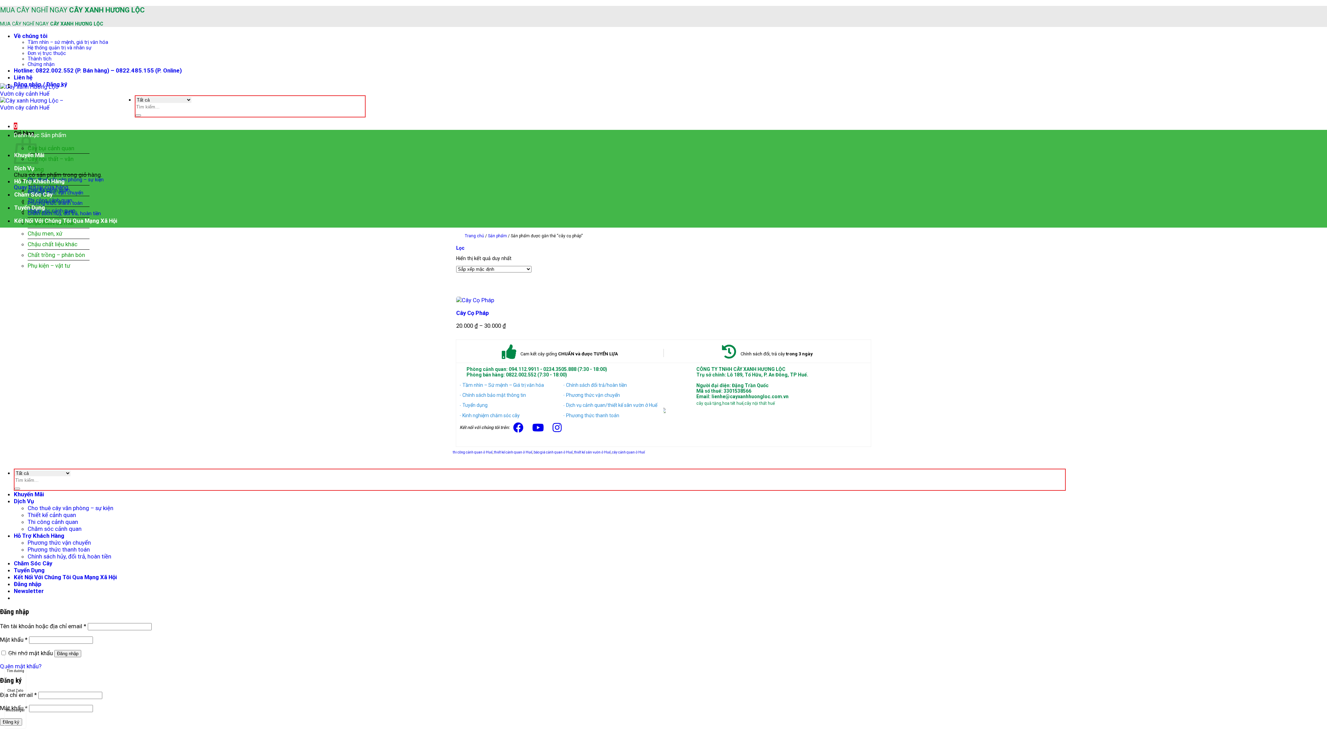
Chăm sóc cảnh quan (55, 528)
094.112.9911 (524, 369)
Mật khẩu (14, 639)
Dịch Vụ (24, 168)
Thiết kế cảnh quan (52, 514)
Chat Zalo (15, 690)
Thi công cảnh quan (53, 521)
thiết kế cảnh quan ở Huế (513, 452)
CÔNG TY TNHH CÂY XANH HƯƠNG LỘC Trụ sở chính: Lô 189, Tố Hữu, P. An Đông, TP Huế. (752, 371)
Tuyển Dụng (29, 207)
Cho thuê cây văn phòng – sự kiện (66, 179)
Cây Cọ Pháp (472, 312)
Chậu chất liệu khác (52, 244)
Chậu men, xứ (45, 233)
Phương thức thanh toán (55, 203)
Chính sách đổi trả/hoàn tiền (596, 385)
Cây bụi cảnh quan (51, 148)
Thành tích (39, 58)
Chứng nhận (41, 64)
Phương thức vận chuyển (55, 192)
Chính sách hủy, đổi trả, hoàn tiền (64, 213)
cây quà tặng (708, 403)
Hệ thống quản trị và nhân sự (60, 47)
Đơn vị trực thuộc (47, 53)
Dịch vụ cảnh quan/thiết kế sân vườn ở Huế (611, 405)
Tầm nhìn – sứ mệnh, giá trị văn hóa (68, 42)
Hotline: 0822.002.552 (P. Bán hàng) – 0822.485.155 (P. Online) (98, 70)
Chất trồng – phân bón (56, 254)
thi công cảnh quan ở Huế (472, 452)
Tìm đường (15, 671)
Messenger (15, 710)
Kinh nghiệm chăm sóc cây (491, 415)
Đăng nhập (67, 653)
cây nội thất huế (759, 403)
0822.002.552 (521, 374)
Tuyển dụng (475, 405)
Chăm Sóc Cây (33, 194)
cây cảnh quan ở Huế (628, 452)
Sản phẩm (497, 235)
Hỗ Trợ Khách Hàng (39, 181)
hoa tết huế (732, 403)
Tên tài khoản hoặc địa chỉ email (43, 626)
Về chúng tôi (30, 35)
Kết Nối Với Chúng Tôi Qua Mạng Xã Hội (65, 220)
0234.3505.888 (559, 369)
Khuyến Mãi (29, 494)
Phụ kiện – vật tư (49, 265)
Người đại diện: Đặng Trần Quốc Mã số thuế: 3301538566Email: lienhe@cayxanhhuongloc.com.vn (742, 391)
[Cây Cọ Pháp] (475, 300)
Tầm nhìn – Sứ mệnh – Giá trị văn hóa (503, 385)
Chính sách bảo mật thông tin (494, 395)
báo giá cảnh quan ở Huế (553, 452)
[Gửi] (138, 115)
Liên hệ (23, 77)
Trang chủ (474, 235)
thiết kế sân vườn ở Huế (592, 452)
